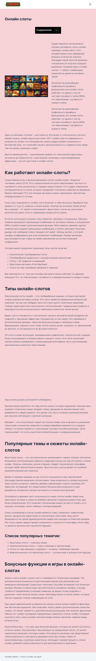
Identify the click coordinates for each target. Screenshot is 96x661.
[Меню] (90, 4)
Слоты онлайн (26, 657)
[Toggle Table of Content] (55, 30)
